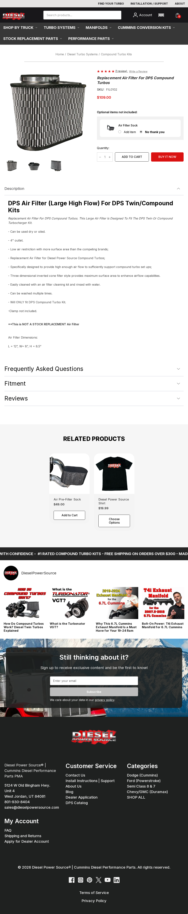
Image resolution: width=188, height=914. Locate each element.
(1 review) (121, 71)
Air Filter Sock (128, 125)
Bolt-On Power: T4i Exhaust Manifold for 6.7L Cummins (163, 625)
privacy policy (104, 700)
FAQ (7, 830)
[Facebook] (72, 880)
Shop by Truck (18, 27)
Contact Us (75, 775)
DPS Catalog (77, 803)
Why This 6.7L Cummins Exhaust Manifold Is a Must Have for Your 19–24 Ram (116, 627)
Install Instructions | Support (90, 781)
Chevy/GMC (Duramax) (147, 792)
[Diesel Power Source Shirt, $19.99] (114, 473)
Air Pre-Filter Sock (67, 499)
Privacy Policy (94, 901)
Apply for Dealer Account (26, 841)
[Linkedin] (117, 880)
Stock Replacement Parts (30, 38)
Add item (130, 132)
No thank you (154, 132)
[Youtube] (108, 880)
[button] (161, 15)
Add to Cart (69, 515)
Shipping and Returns (22, 836)
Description (14, 188)
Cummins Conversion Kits (144, 27)
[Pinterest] (90, 880)
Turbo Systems (59, 27)
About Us (74, 786)
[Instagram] (81, 880)
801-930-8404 (17, 802)
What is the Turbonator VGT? (67, 625)
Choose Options (114, 520)
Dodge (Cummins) (142, 775)
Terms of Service (94, 892)
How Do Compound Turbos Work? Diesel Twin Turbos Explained (24, 627)
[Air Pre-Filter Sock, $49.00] (69, 473)
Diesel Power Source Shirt (113, 501)
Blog (69, 792)
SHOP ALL (136, 797)
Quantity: (103, 148)
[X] (99, 880)
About (180, 3)
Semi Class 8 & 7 (141, 786)
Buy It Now (167, 157)
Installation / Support (149, 3)
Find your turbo (111, 3)
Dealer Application (82, 797)
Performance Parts (89, 38)
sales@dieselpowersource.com (31, 807)
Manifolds (97, 27)
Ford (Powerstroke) (144, 781)
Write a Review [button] (138, 71)
